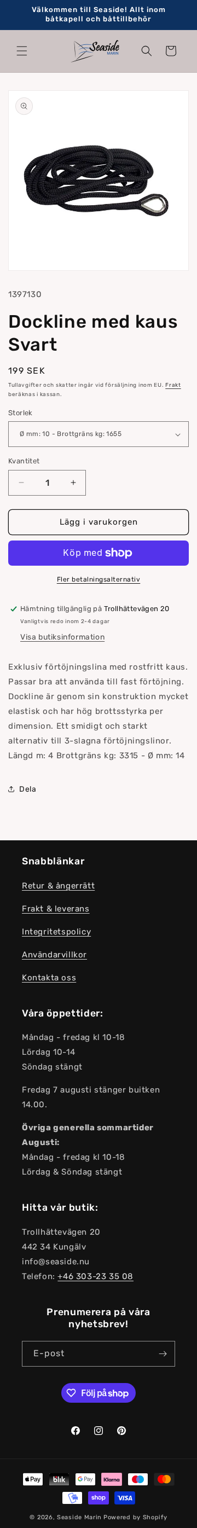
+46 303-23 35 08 (95, 1276)
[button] (22, 51)
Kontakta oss (49, 978)
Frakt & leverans (56, 909)
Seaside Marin (79, 1517)
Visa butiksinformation (62, 637)
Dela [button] (27, 789)
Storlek (20, 413)
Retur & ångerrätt (58, 886)
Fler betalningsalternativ (99, 579)
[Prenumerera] (162, 1354)
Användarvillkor (54, 955)
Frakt (173, 385)
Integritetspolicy (56, 932)
